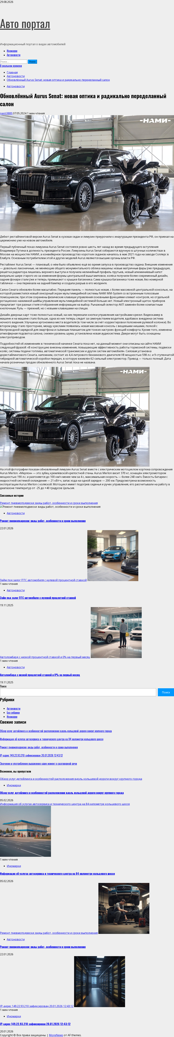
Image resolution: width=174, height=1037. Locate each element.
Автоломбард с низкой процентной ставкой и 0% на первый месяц (45, 657)
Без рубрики (13, 713)
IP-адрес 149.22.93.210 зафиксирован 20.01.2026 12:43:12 (31, 755)
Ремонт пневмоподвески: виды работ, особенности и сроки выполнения (49, 503)
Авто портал (25, 23)
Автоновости (13, 55)
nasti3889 (6, 113)
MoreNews (56, 1035)
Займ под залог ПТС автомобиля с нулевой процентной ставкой (43, 580)
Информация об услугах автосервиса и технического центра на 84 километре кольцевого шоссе (51, 739)
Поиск (3, 686)
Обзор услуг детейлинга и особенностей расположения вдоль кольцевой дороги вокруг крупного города (56, 731)
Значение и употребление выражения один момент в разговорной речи (38, 763)
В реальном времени (11, 66)
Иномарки (12, 51)
